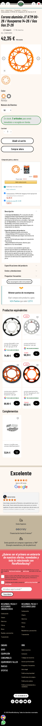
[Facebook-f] (21, 701)
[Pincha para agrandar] (5, 71)
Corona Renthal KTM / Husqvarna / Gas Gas (30, 344)
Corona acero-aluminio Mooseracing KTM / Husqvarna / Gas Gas (10, 393)
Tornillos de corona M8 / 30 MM (13, 201)
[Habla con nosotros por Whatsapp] (3, 722)
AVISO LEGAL (26, 571)
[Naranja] (3, 96)
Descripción (9, 211)
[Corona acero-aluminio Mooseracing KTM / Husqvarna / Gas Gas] (12, 374)
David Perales (11, 497)
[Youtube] (25, 701)
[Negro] (9, 96)
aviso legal (8, 584)
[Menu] (3, 4)
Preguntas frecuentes (13, 276)
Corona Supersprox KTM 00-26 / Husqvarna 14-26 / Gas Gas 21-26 (31, 393)
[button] (3, 58)
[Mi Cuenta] (33, 3)
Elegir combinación (11, 189)
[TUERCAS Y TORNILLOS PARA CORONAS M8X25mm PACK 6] (12, 427)
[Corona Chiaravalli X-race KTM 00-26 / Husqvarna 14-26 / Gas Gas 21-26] (12, 326)
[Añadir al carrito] (17, 452)
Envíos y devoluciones (13, 270)
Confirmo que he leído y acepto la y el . (22, 583)
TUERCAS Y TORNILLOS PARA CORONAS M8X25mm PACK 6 (11, 445)
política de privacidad (31, 582)
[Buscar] (8, 3)
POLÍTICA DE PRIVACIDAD (15, 571)
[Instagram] (12, 701)
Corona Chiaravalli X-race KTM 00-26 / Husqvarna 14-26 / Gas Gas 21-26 (11, 345)
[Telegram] (17, 701)
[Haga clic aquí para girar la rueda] (3, 717)
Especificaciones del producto (16, 265)
